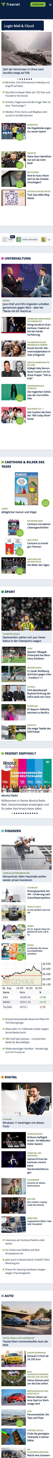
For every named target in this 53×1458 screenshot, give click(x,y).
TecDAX (7, 1007)
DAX (5, 997)
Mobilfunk (38, 4)
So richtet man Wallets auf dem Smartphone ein (22, 1251)
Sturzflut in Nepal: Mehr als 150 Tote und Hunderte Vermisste (27, 94)
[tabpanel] (26, 53)
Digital (11, 1077)
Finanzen (13, 831)
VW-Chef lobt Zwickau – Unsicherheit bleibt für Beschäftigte (25, 1040)
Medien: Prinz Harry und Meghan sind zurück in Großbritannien (26, 113)
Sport (10, 591)
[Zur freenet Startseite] (10, 4)
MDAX (6, 1002)
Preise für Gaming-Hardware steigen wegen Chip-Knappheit (25, 1271)
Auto (9, 1296)
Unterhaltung (18, 258)
